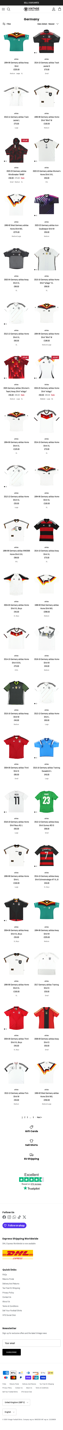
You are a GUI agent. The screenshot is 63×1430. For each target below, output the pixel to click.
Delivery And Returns (10, 1283)
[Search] (10, 9)
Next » (39, 1117)
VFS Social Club (9, 1315)
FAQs (4, 1274)
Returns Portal (8, 1279)
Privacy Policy (8, 1292)
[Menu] (3, 9)
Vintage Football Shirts (14, 1419)
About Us (6, 1301)
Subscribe (11, 1352)
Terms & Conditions (10, 1306)
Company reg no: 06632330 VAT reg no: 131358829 (39, 1419)
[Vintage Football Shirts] (31, 9)
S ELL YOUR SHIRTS (31, 2)
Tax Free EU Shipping (11, 1288)
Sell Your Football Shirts (12, 1310)
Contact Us (6, 1297)
